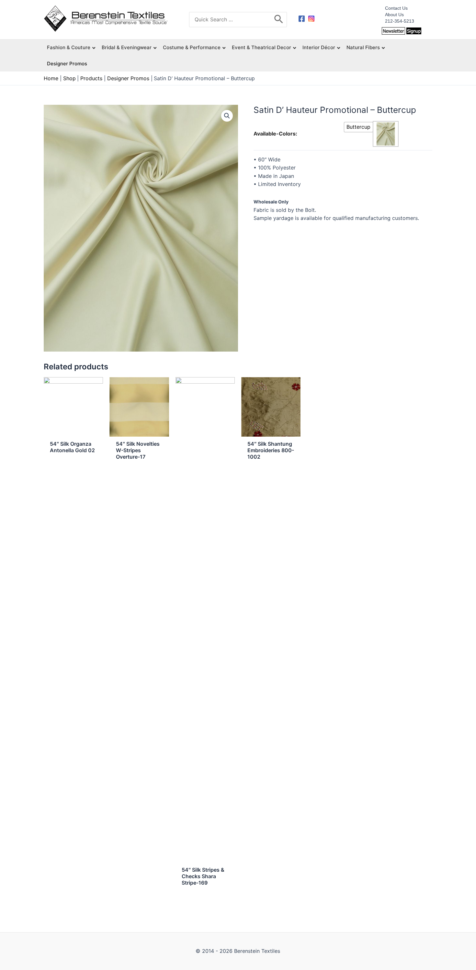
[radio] (358, 127)
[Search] (279, 19)
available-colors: (275, 133)
